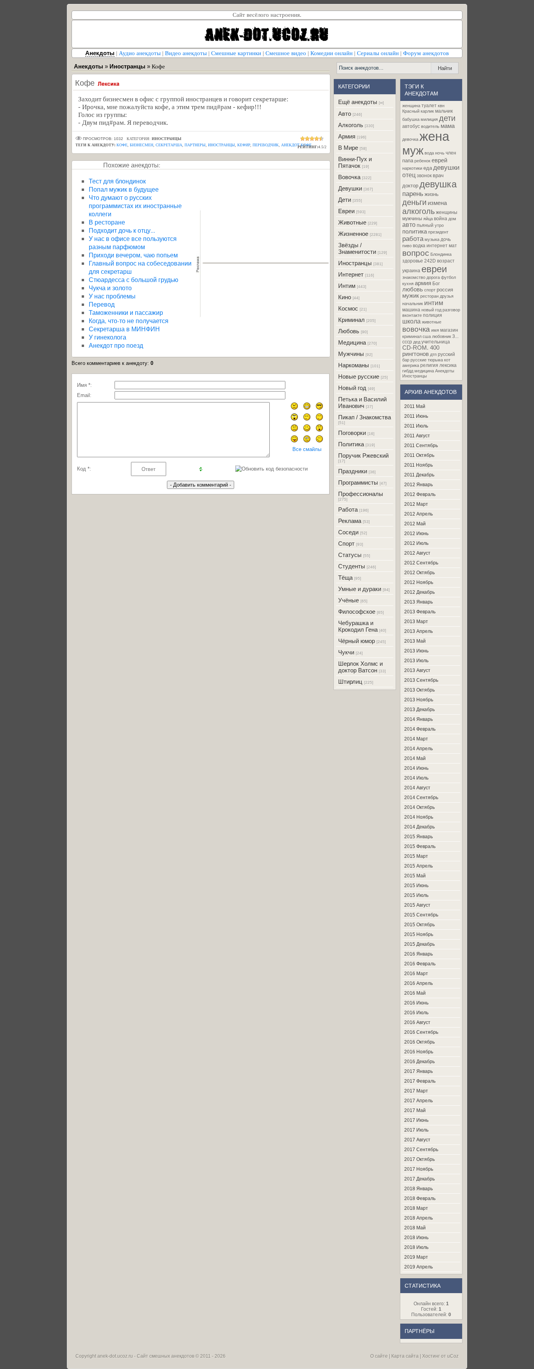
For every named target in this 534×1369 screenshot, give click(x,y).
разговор (451, 309)
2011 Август (417, 435)
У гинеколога (107, 337)
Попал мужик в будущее (124, 189)
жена (434, 136)
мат (453, 245)
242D (430, 261)
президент (438, 232)
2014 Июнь (416, 768)
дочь (446, 239)
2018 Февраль (419, 1198)
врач (438, 175)
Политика (351, 444)
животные (431, 322)
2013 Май (415, 641)
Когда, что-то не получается (128, 320)
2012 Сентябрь (421, 563)
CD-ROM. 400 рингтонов (420, 351)
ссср (407, 342)
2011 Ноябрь (418, 465)
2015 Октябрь (419, 924)
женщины (446, 212)
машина (411, 310)
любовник (441, 336)
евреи (434, 269)
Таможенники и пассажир (126, 312)
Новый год (352, 387)
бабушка (410, 119)
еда (427, 168)
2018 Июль (416, 1247)
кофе (121, 145)
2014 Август (417, 787)
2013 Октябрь (419, 690)
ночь (439, 153)
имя (435, 330)
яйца (428, 218)
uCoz (453, 1356)
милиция (429, 119)
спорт (429, 289)
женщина (411, 105)
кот (447, 360)
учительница (435, 342)
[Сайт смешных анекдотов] (267, 46)
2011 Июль (416, 426)
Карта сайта (405, 1356)
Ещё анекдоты (357, 102)
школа (411, 321)
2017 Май (415, 1110)
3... (455, 336)
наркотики (412, 168)
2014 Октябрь (419, 807)
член (451, 153)
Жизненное (353, 233)
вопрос (415, 253)
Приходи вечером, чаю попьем (133, 255)
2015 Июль (416, 895)
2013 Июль (416, 660)
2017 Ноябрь (418, 1169)
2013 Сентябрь (421, 680)
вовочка (416, 329)
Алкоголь (350, 125)
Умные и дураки (359, 589)
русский (446, 354)
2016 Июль (416, 1012)
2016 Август (417, 1022)
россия (445, 290)
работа (412, 239)
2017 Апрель (418, 1100)
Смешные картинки (236, 53)
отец (409, 175)
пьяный (425, 225)
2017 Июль (416, 1130)
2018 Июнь (416, 1237)
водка (419, 245)
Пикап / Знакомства (364, 417)
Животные (352, 222)
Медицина (352, 342)
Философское (356, 611)
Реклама (349, 520)
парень (412, 194)
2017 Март (416, 1091)
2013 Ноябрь (418, 699)
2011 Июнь (416, 416)
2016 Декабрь (419, 1061)
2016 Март (416, 973)
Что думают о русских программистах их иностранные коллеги (135, 205)
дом (452, 218)
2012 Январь (418, 484)
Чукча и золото (110, 288)
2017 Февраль (419, 1081)
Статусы (350, 555)
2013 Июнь (416, 651)
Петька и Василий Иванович (362, 402)
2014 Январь (418, 719)
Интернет (351, 274)
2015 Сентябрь (421, 915)
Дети (344, 199)
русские (418, 360)
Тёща (345, 577)
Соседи (348, 532)
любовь (412, 289)
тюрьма (435, 360)
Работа (348, 509)
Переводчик (266, 145)
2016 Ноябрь (418, 1052)
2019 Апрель (418, 1267)
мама (448, 126)
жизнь (432, 194)
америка (410, 365)
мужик (410, 296)
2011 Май (414, 406)
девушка (438, 184)
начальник (412, 303)
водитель (430, 126)
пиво (407, 245)
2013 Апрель (418, 631)
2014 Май (415, 758)
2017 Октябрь (419, 1159)
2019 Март (416, 1257)
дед (416, 342)
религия (429, 365)
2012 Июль (416, 543)
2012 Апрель (418, 514)
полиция (432, 315)
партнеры (195, 145)
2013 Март (416, 621)
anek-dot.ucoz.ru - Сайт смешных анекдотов (145, 1356)
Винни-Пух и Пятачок (355, 162)
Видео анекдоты (186, 53)
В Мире (348, 147)
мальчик (444, 111)
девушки (446, 167)
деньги (414, 202)
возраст (446, 261)
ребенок (422, 160)
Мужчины (351, 353)
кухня (408, 283)
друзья (446, 296)
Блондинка (441, 254)
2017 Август (417, 1140)
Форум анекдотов (426, 53)
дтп (433, 354)
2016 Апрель (418, 983)
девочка (410, 139)
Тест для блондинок (117, 181)
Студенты (351, 566)
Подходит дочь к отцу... (122, 230)
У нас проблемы (112, 296)
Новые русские (358, 376)
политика (414, 231)
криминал (411, 336)
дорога (433, 277)
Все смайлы (306, 449)
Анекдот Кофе (296, 145)
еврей (439, 160)
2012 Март (416, 504)
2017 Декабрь (419, 1179)
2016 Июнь (416, 1003)
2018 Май (415, 1228)
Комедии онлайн (331, 53)
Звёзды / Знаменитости (357, 248)
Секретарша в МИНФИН (124, 329)
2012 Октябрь (419, 572)
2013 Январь (418, 602)
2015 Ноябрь (418, 934)
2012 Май (415, 523)
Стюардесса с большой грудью (133, 279)
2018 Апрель (418, 1218)
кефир (243, 145)
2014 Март (416, 739)
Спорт (346, 543)
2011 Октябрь (419, 455)
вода (429, 153)
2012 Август (417, 553)
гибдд (407, 370)
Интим (346, 285)
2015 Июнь (416, 885)
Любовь (348, 331)
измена (437, 203)
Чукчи (346, 652)
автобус (411, 126)
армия (423, 283)
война (440, 218)
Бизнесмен (141, 145)
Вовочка (349, 177)
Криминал (351, 319)
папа (407, 160)
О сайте (379, 1356)
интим (433, 303)
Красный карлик (418, 111)
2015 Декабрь (419, 944)
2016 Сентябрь (421, 1032)
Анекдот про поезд (116, 345)
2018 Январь (418, 1188)
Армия (346, 136)
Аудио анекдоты (140, 53)
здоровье (412, 261)
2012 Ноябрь (418, 582)
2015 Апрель (418, 866)
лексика (448, 365)
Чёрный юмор (356, 641)
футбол (448, 277)
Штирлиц (350, 681)
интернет (437, 245)
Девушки (350, 188)
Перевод (102, 304)
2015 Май (415, 876)
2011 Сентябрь (421, 445)
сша (427, 336)
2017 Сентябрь (421, 1149)
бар (405, 360)
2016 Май (415, 993)
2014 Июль (416, 778)
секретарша (169, 145)
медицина (424, 370)
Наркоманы (353, 365)
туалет (429, 105)
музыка (432, 239)
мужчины (412, 218)
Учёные (348, 600)
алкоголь (418, 211)
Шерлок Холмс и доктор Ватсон (360, 667)
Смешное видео (285, 53)
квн (441, 105)
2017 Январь (418, 1071)
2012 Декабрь (419, 592)
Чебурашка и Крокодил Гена (358, 626)
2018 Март (416, 1208)
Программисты (358, 482)
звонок (424, 175)
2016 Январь (418, 954)
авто (409, 224)
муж (412, 150)
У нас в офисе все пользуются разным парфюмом (133, 242)
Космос (348, 308)
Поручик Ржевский (363, 455)
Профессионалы (360, 493)
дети (447, 118)
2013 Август (417, 670)
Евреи (346, 211)
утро (439, 225)
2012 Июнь (416, 533)
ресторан (429, 296)
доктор (410, 186)
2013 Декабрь (419, 709)
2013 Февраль (419, 611)
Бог (436, 283)
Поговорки (352, 432)
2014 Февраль (419, 729)
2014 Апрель (418, 748)
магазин (449, 330)
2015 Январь (418, 836)
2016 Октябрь (419, 1042)
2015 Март (416, 856)
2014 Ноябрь (418, 817)
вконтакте (412, 315)
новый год (431, 309)
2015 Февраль (419, 846)
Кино (344, 297)
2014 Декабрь (419, 827)
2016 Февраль (419, 964)
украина (411, 270)
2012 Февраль (419, 494)
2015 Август (417, 905)
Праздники (352, 471)
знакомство (413, 277)
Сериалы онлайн (378, 53)
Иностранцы (221, 145)
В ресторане (107, 222)
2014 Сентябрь (421, 797)
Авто (344, 113)
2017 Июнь (416, 1120)
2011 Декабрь (419, 475)
